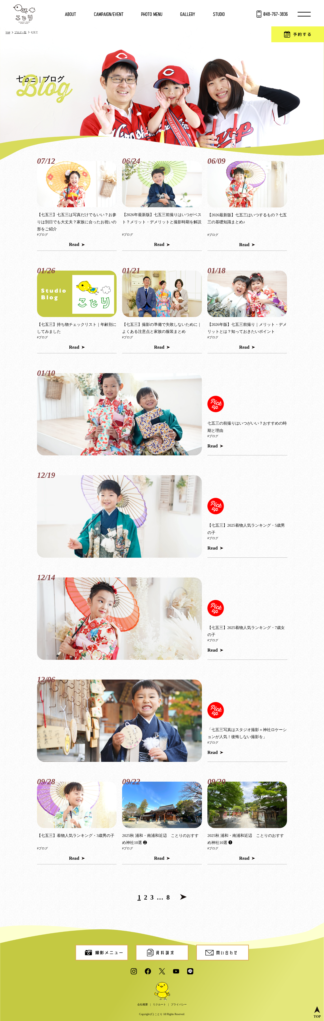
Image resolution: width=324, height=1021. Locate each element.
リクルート (159, 1004)
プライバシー (179, 1004)
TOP (8, 32)
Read (74, 244)
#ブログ (42, 234)
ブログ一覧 (20, 32)
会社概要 (142, 1004)
